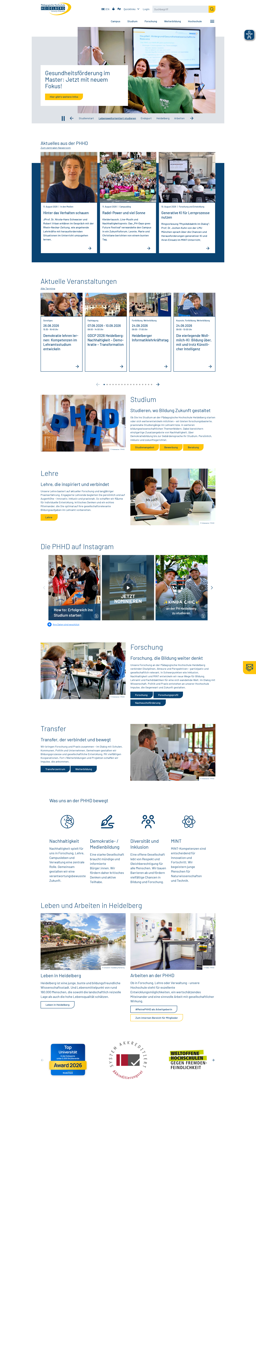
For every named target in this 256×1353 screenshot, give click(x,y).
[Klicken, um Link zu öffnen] (83, 423)
